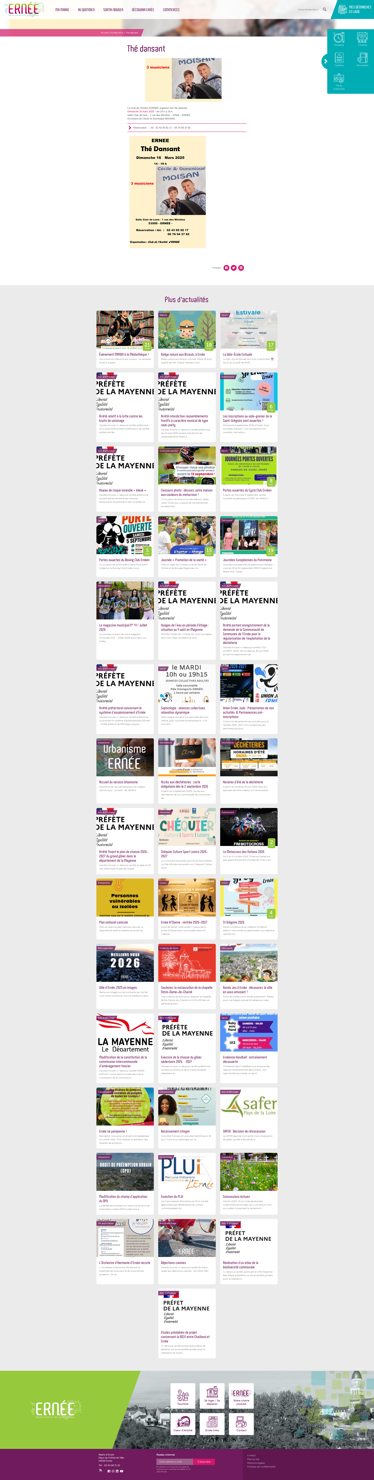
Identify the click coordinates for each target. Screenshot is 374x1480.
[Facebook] (226, 268)
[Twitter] (234, 268)
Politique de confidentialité (261, 1466)
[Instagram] (113, 1471)
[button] (324, 9)
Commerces (171, 10)
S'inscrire (204, 1462)
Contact (251, 1455)
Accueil (105, 32)
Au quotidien (86, 10)
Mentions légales (256, 1463)
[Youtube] (121, 1471)
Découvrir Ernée (143, 10)
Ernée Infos (117, 32)
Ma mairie (62, 10)
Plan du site (253, 1459)
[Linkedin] (241, 268)
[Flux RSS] (100, 1470)
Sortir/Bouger (113, 10)
